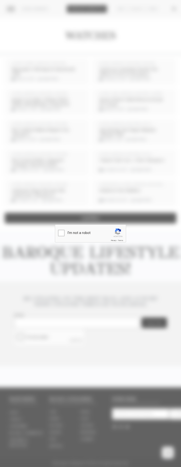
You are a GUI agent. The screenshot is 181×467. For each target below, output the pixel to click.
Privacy (113, 240)
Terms (120, 240)
